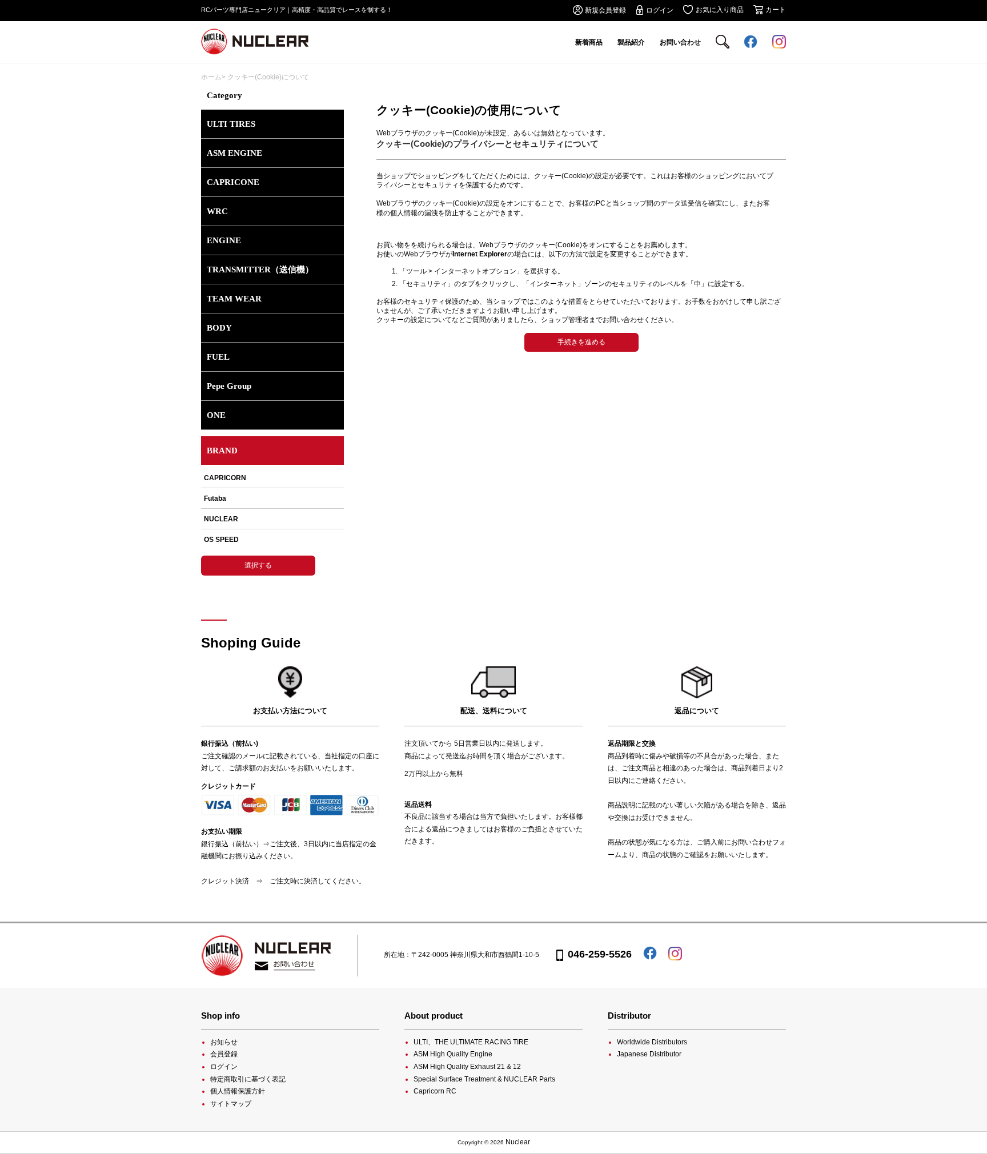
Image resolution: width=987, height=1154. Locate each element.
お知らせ (224, 1042)
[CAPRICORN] (272, 481)
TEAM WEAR (234, 298)
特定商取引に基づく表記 (248, 1079)
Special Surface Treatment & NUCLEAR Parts (484, 1079)
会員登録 (224, 1054)
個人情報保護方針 (237, 1091)
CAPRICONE (233, 182)
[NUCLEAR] (272, 519)
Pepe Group (229, 386)
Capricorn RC (435, 1091)
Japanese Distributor (649, 1054)
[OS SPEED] (272, 539)
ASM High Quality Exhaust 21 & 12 (467, 1067)
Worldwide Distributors (652, 1042)
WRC (217, 211)
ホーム (211, 77)
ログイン (224, 1067)
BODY (219, 327)
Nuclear (517, 1142)
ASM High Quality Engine (453, 1054)
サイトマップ (230, 1104)
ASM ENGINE (234, 153)
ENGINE (224, 240)
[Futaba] (272, 498)
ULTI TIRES (231, 123)
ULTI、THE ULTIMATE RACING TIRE (471, 1042)
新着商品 (589, 42)
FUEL (218, 356)
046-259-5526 (600, 954)
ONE (216, 415)
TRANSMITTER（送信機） (260, 269)
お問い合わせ (680, 42)
